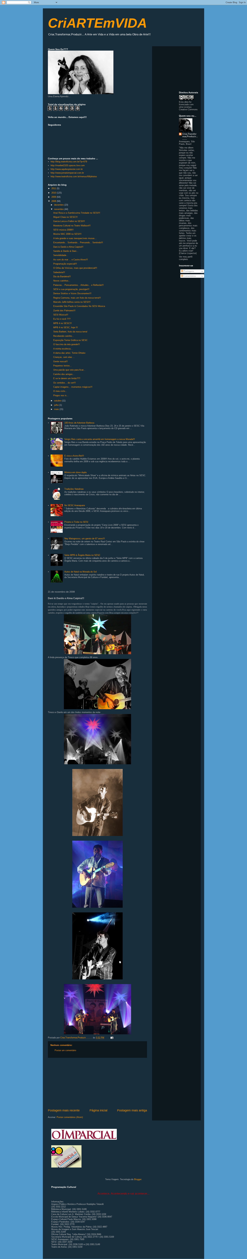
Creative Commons (188, 109)
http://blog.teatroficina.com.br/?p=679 (69, 161)
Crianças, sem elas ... (64, 357)
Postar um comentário (65, 1050)
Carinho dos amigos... (64, 374)
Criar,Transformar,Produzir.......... (190, 136)
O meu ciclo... (60, 391)
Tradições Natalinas (74, 489)
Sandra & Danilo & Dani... (65, 251)
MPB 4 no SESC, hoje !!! (65, 327)
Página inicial (98, 1110)
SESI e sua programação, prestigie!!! (71, 289)
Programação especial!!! (65, 264)
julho (56, 405)
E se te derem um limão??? (66, 378)
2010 (54, 192)
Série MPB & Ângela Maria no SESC (82, 555)
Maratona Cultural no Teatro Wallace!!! (72, 225)
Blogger (137, 1179)
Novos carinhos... (61, 280)
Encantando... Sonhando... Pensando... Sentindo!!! (78, 242)
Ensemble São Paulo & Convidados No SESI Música (79, 306)
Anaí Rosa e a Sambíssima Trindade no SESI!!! (76, 213)
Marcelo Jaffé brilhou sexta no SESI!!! (72, 302)
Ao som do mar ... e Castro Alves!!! (70, 259)
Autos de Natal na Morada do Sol (80, 571)
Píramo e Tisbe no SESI (76, 522)
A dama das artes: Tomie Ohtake (69, 353)
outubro (58, 400)
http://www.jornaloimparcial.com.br (67, 173)
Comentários (189, 276)
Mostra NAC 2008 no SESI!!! (67, 234)
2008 (54, 201)
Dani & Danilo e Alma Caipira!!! (68, 247)
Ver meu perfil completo (185, 258)
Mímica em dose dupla (75, 472)
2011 (54, 188)
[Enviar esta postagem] (111, 1037)
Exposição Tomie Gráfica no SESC (70, 340)
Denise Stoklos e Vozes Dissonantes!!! (72, 293)
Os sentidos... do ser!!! (64, 382)
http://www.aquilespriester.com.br (67, 169)
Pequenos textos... (62, 365)
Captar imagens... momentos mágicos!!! (72, 387)
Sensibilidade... (60, 255)
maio (56, 409)
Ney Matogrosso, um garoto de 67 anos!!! (84, 538)
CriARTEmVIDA (97, 23)
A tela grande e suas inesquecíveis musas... (75, 238)
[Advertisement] (97, 1083)
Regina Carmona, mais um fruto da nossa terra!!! (77, 298)
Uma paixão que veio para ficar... (69, 370)
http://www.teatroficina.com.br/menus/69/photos (74, 176)
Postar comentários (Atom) (70, 1117)
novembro (59, 209)
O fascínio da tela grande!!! (66, 344)
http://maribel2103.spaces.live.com (68, 165)
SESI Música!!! (60, 314)
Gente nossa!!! (60, 361)
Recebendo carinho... (63, 336)
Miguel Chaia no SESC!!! (65, 217)
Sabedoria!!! (59, 272)
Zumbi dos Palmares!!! (64, 310)
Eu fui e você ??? (61, 319)
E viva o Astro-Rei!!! (74, 456)
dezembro (59, 205)
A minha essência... (63, 348)
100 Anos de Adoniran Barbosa (79, 423)
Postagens (188, 271)
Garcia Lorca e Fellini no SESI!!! (69, 221)
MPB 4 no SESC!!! (62, 323)
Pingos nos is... (61, 395)
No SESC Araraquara (74, 505)
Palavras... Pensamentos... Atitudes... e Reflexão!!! (78, 285)
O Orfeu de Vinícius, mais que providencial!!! (75, 268)
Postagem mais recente (64, 1110)
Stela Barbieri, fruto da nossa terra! (70, 331)
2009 (54, 197)
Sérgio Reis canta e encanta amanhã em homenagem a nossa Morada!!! (99, 439)
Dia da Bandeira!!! (62, 276)
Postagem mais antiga (132, 1110)
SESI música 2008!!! (63, 230)
